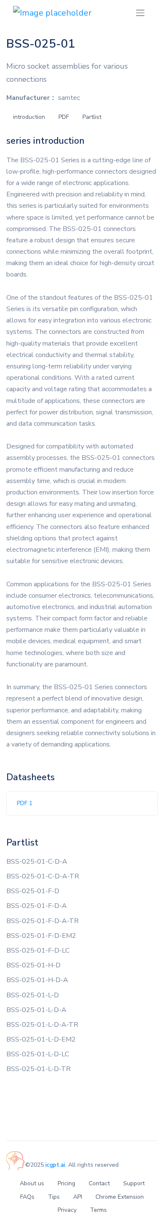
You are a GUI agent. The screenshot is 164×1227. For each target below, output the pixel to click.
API (77, 1197)
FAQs (27, 1197)
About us (32, 1183)
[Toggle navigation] (140, 12)
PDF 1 (24, 803)
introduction (29, 117)
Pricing (66, 1183)
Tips (54, 1197)
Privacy (67, 1210)
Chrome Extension (119, 1197)
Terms (98, 1210)
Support (134, 1183)
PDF (63, 117)
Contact (99, 1183)
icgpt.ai (55, 1165)
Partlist (91, 117)
